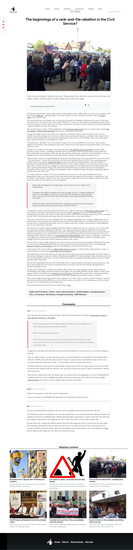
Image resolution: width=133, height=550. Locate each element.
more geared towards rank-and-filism (67, 235)
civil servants (39, 295)
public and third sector (38, 292)
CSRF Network (80, 295)
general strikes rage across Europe (60, 251)
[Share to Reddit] (88, 105)
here (69, 285)
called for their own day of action (65, 249)
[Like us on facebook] (3, 28)
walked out (39, 115)
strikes (51, 292)
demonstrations (68, 292)
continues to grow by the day (62, 273)
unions (58, 292)
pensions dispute (33, 380)
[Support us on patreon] (3, 25)
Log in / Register (75, 12)
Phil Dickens (50, 295)
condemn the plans (54, 162)
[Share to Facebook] (85, 105)
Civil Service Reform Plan (74, 129)
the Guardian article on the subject (81, 149)
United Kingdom (82, 292)
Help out (65, 542)
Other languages (77, 542)
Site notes (89, 542)
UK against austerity (65, 295)
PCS (31, 295)
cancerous (76, 212)
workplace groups (97, 292)
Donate (57, 542)
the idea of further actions (95, 210)
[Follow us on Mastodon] (3, 22)
